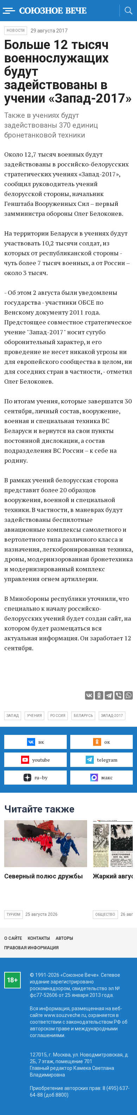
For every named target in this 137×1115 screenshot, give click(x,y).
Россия (57, 716)
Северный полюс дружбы (43, 876)
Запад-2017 (112, 716)
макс (107, 777)
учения (34, 716)
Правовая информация (31, 947)
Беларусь (83, 716)
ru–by (40, 777)
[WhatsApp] (128, 695)
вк (41, 741)
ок (107, 741)
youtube (41, 759)
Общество (105, 914)
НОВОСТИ (16, 30)
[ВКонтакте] (89, 695)
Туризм (13, 914)
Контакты (39, 938)
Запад (13, 716)
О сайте (13, 938)
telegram (107, 759)
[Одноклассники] (99, 695)
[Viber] (119, 695)
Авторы (64, 938)
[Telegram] (109, 695)
